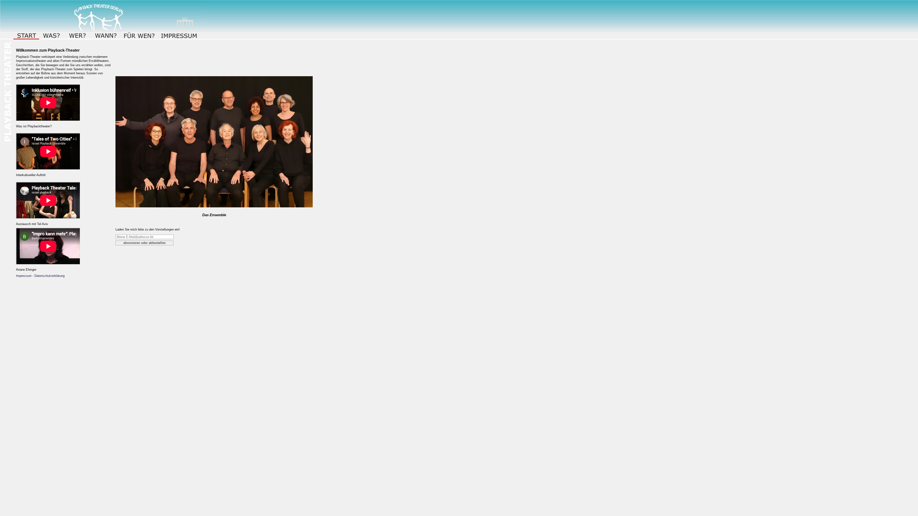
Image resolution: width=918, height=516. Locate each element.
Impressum (24, 276)
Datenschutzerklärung (49, 276)
